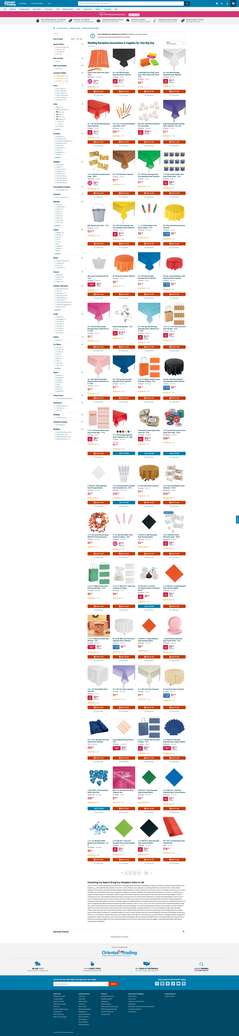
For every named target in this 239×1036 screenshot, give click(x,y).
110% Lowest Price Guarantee (109, 1006)
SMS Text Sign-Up (58, 1014)
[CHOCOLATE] (118, 431)
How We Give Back (106, 999)
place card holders (149, 903)
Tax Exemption (83, 1019)
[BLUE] (128, 431)
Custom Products (170, 996)
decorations (119, 888)
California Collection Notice (136, 1001)
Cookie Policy (132, 1011)
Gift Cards (56, 1006)
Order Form (82, 1004)
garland (161, 890)
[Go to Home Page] (54, 28)
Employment (104, 1001)
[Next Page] (151, 873)
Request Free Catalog (59, 1004)
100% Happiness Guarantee (109, 1009)
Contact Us (82, 996)
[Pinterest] (168, 984)
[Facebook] (157, 984)
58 (146, 873)
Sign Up (113, 984)
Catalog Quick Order (59, 996)
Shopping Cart (83, 1011)
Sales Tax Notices (84, 1017)
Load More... (58, 129)
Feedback (237, 519)
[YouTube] (178, 984)
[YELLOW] (126, 431)
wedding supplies (108, 899)
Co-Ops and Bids (58, 999)
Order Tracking (83, 1001)
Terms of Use (132, 999)
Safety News (131, 1004)
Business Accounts (58, 1001)
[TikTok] (173, 984)
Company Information (107, 996)
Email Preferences (84, 1024)
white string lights (97, 885)
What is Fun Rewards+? (60, 1017)
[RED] (123, 431)
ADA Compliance (83, 1022)
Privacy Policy (132, 996)
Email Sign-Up (57, 1011)
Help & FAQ (82, 999)
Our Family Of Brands (107, 1011)
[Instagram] (184, 984)
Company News (105, 1014)
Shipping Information (85, 1009)
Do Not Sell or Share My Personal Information (141, 1006)
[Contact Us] (221, 3)
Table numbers (138, 903)
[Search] (187, 3)
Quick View (99, 95)
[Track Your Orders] (217, 3)
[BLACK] (120, 431)
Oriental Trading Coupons (60, 1009)
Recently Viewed (60, 931)
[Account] (227, 3)
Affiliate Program (106, 1004)
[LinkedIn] (162, 984)
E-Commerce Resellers (134, 1009)
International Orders (84, 1014)
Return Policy (82, 1006)
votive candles (180, 890)
